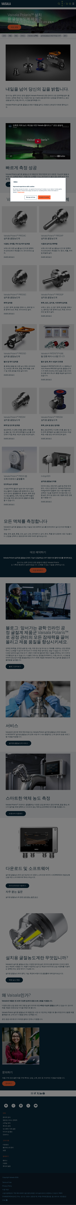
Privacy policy (21, 192)
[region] (38, 190)
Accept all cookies (44, 197)
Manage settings (30, 197)
